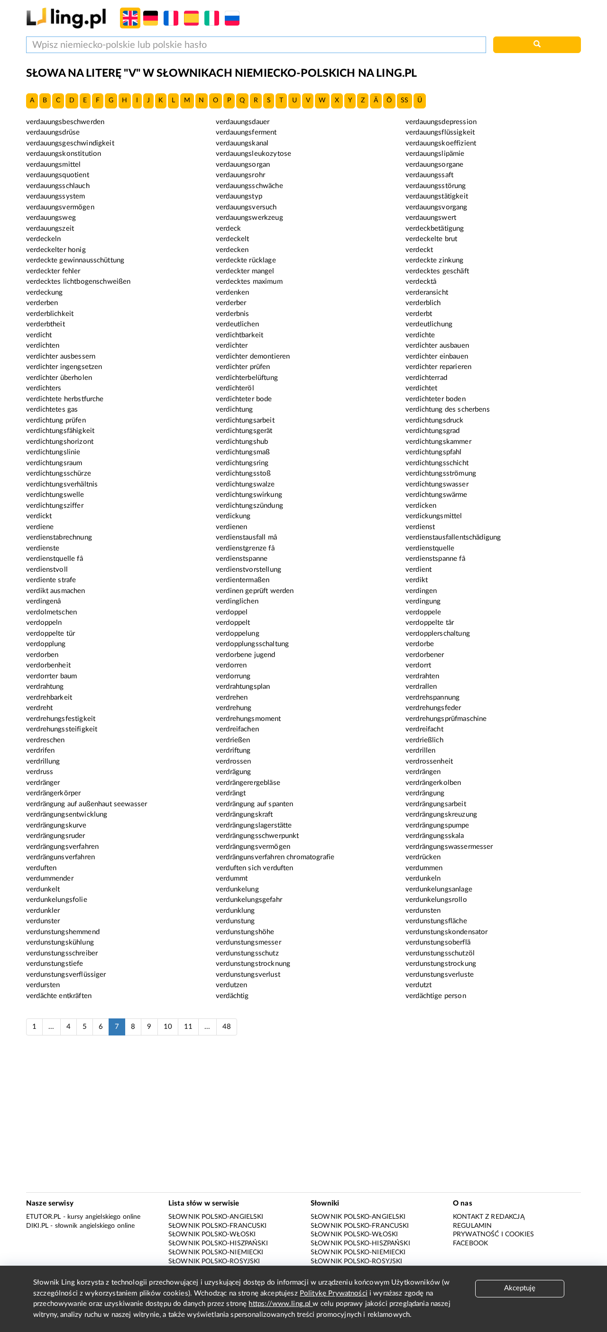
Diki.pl (37, 1226)
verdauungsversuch (246, 207)
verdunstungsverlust (248, 974)
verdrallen (421, 686)
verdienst (420, 527)
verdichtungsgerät (244, 430)
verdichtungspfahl (433, 452)
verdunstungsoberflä (437, 942)
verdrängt (231, 793)
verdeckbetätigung (434, 228)
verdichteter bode (244, 399)
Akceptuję (519, 1288)
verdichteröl (235, 388)
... (51, 1026)
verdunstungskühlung (60, 942)
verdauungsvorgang (436, 207)
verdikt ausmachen (55, 590)
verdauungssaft (429, 175)
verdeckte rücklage (246, 260)
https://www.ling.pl (280, 1303)
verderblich (423, 302)
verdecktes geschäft (437, 271)
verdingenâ (43, 601)
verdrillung (43, 761)
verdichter (232, 345)
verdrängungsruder (55, 835)
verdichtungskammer (438, 441)
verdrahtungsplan (243, 686)
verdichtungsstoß (243, 473)
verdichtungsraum (54, 463)
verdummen (423, 868)
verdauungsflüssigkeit (440, 132)
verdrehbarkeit (49, 697)
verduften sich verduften (255, 868)
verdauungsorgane (434, 164)
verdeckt (419, 249)
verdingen (421, 590)
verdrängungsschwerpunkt (257, 835)
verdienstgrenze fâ (245, 548)
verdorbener (424, 654)
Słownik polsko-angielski (216, 1217)
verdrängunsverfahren (60, 857)
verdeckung (44, 292)
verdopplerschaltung (437, 633)
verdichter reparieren (438, 366)
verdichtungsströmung (440, 473)
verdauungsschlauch (58, 185)
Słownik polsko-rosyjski (214, 1261)
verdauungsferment (246, 132)
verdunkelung (237, 889)
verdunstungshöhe (245, 932)
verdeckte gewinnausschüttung (75, 260)
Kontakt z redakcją (488, 1217)
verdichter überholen (59, 377)
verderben (42, 302)
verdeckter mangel (245, 271)
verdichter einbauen (436, 356)
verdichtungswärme (436, 494)
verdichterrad (426, 377)
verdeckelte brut (431, 239)
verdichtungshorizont (59, 441)
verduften (41, 868)
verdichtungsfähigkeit (60, 430)
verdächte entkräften (59, 995)
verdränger (43, 782)
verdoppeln (44, 622)
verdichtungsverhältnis (62, 484)
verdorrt (418, 665)
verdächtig (232, 995)
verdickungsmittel (433, 516)
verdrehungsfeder (433, 707)
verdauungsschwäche (249, 185)
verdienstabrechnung (59, 537)
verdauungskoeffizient (440, 143)
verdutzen (231, 985)
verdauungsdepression (441, 122)
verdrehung (234, 707)
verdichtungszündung (249, 505)
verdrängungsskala (434, 835)
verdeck (228, 228)
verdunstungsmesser (248, 942)
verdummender (50, 878)
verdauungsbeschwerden (65, 122)
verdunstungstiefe (54, 963)
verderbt (418, 313)
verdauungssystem (55, 196)
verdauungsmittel (53, 164)
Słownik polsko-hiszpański (218, 1243)
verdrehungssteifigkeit (61, 729)
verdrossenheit (429, 761)
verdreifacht (424, 729)
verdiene (40, 527)
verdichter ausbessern (60, 356)
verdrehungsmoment (248, 718)
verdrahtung (45, 686)
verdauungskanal (242, 143)
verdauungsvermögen (60, 207)
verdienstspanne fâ (435, 558)
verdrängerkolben (433, 782)
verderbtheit (45, 324)
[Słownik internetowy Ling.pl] (66, 17)
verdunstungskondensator (446, 932)
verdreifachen (237, 729)
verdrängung (425, 793)
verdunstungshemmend (63, 932)
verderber (231, 302)
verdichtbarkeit (239, 335)
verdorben (42, 654)
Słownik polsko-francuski (217, 1226)
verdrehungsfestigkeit (60, 718)
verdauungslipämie (435, 153)
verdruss (39, 771)
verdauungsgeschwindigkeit (70, 143)
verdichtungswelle (55, 494)
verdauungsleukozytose (253, 153)
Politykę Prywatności (334, 1293)
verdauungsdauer (242, 122)
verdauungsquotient (57, 175)
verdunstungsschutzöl (440, 953)
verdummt (232, 878)
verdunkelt (43, 889)
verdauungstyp (239, 196)
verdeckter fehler (53, 271)
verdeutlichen (237, 324)
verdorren (231, 665)
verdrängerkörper (53, 793)
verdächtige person (435, 995)
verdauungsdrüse (53, 132)
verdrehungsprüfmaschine (446, 718)
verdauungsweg (51, 217)
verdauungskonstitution (63, 153)
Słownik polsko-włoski (212, 1234)
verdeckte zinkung (434, 260)
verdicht (39, 335)
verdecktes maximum (249, 281)
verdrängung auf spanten (254, 804)
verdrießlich (424, 740)
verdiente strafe (51, 580)
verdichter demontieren (253, 356)
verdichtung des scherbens (447, 409)
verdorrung (233, 676)
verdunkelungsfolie (56, 899)
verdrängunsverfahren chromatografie (275, 857)
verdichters (44, 388)
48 (226, 1026)
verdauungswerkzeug (249, 217)
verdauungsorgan (243, 164)
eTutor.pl (43, 1217)
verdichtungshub (242, 441)
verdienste (43, 548)
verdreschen (45, 740)
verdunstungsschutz (247, 953)
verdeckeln (43, 239)
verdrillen (420, 750)
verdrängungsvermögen (253, 846)
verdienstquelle (429, 548)
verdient (418, 569)
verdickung (233, 516)
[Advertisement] (303, 1119)
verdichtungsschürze (58, 473)
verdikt (416, 580)
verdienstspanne (241, 558)
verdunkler (43, 910)
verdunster (43, 921)
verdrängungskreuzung (441, 814)
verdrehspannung (432, 697)
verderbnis (232, 313)
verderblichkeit (50, 313)
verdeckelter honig (56, 249)
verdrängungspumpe (437, 825)
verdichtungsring (242, 463)
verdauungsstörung (435, 185)
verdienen (231, 527)
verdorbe (419, 644)
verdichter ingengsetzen (64, 366)
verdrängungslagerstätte (254, 825)
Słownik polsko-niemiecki (216, 1252)
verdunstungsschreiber (62, 953)
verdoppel (232, 612)
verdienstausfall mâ (246, 537)
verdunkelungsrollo (436, 899)
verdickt (39, 516)
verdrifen (40, 750)
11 (188, 1026)
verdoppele (423, 612)
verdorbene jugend (246, 654)
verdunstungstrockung (440, 963)
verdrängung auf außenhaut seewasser (86, 804)
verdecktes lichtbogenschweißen (78, 281)
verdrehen (232, 697)
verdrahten (422, 676)
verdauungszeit (50, 228)
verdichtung (234, 409)
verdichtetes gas (52, 409)
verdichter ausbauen (437, 345)
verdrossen (233, 761)
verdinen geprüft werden (255, 590)
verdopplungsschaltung (252, 644)
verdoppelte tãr (429, 622)
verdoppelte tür (50, 633)
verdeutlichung (428, 324)
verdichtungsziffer (54, 505)
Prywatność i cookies (493, 1234)
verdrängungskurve (56, 825)
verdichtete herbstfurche (65, 399)
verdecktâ (420, 281)
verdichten (43, 345)
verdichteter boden (435, 399)
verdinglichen (237, 601)
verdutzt (418, 985)
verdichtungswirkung (249, 494)
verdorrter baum (51, 676)
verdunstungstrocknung (253, 963)
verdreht (39, 707)
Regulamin (472, 1226)
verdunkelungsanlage (438, 889)
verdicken (420, 505)
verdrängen (423, 771)
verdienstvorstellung (248, 569)
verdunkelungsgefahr (249, 899)
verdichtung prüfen (56, 420)
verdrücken (423, 857)
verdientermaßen (242, 580)
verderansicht (426, 292)
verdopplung (46, 644)
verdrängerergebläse (248, 782)
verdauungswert (430, 217)
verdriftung (233, 750)
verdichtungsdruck (434, 420)
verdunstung (235, 921)
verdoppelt (233, 622)
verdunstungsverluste (439, 974)
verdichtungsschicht (437, 463)
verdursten (43, 985)
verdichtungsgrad (432, 430)
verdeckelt (232, 239)
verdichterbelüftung (247, 377)
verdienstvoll (47, 569)
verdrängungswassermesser (449, 846)
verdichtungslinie (53, 452)
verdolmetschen (51, 612)
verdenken (232, 292)
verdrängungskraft (244, 814)
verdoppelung (237, 633)
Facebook (470, 1243)
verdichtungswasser (437, 484)
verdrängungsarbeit (435, 804)
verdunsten (423, 910)
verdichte (420, 335)
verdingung (423, 601)
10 (168, 1026)
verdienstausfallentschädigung (453, 537)
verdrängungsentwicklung (66, 814)
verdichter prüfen (243, 366)
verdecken (232, 249)
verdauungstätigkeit (436, 196)
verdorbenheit (48, 665)
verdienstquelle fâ (54, 558)
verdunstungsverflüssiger (66, 974)
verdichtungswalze (245, 484)
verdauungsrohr (240, 175)
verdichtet (421, 388)
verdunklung (235, 910)
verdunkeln (423, 878)
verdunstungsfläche (436, 921)
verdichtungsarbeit (245, 420)
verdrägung (233, 771)
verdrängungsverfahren (62, 846)
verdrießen (233, 740)
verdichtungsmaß (243, 452)
